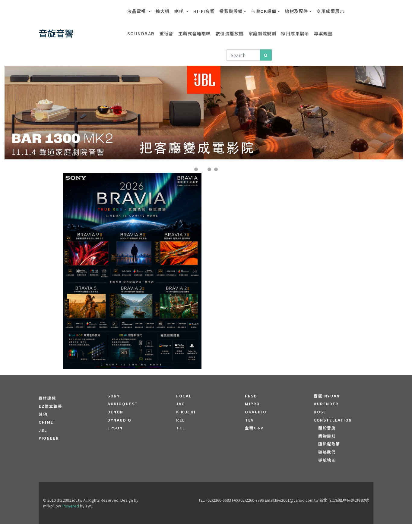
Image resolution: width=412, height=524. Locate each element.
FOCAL (184, 396)
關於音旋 (327, 428)
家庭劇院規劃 (263, 33)
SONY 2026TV (132, 252)
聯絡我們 (327, 452)
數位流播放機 (230, 33)
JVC (180, 404)
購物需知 (327, 436)
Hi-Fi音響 (203, 11)
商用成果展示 (330, 11)
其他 (43, 414)
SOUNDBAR (141, 33)
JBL (43, 430)
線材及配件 (296, 11)
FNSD (251, 396)
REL (180, 420)
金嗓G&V (254, 428)
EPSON (115, 428)
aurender (326, 404)
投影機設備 (230, 11)
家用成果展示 (295, 33)
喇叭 (179, 11)
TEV (249, 420)
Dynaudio (119, 420)
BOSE (320, 412)
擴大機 (163, 11)
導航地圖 (327, 460)
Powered (70, 506)
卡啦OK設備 (264, 11)
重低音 (166, 33)
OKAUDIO (255, 412)
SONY (113, 396)
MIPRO (252, 404)
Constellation (333, 420)
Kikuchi (185, 412)
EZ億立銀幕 (50, 406)
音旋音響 (56, 33)
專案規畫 (323, 33)
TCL (180, 428)
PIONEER (49, 438)
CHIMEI (47, 422)
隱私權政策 (329, 444)
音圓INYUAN (327, 396)
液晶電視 (137, 11)
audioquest (122, 404)
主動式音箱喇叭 (194, 33)
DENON (115, 412)
